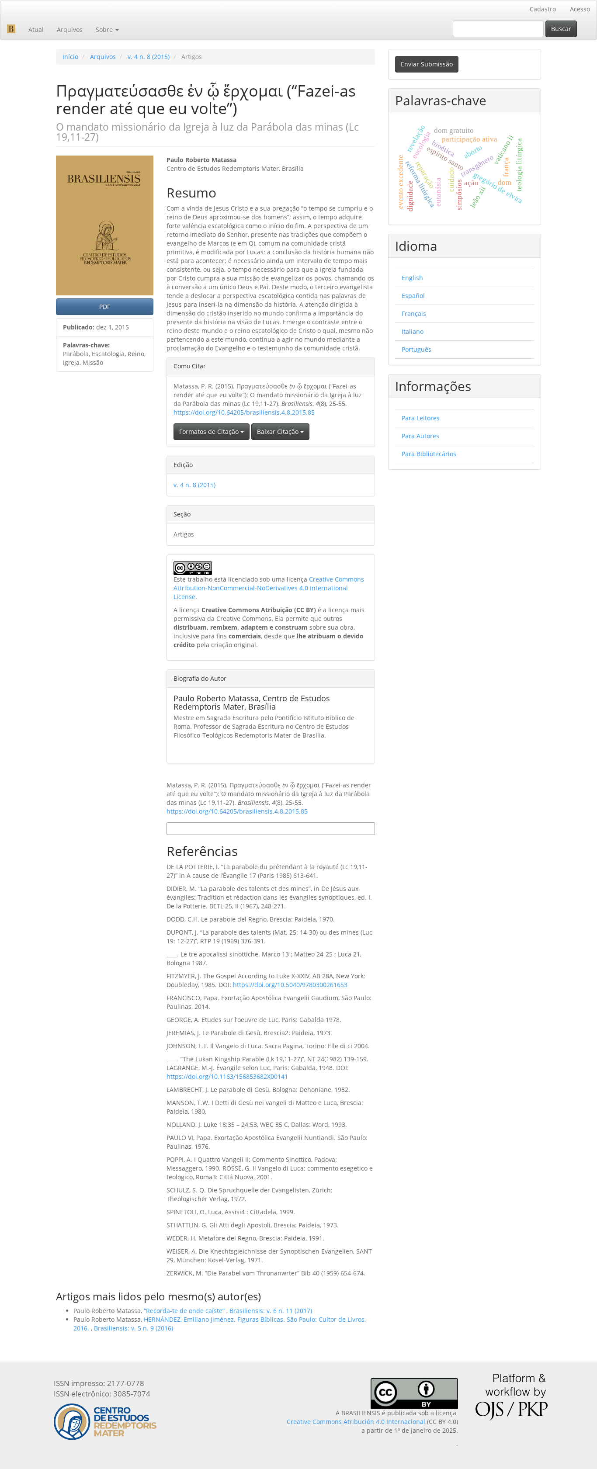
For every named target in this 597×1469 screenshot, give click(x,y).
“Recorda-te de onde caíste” (185, 1310)
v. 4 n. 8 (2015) (149, 56)
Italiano (412, 331)
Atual (36, 29)
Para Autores (420, 436)
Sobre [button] (105, 29)
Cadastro (543, 9)
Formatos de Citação (209, 431)
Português (416, 349)
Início (70, 56)
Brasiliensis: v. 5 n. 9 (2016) (133, 1328)
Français (414, 313)
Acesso (580, 9)
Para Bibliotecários (429, 454)
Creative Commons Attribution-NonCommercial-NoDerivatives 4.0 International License (269, 588)
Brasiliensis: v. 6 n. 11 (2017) (270, 1310)
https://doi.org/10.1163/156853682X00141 (227, 1076)
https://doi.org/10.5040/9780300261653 (290, 984)
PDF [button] (104, 306)
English (412, 278)
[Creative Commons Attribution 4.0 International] (414, 1393)
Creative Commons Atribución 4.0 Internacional (356, 1421)
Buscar (561, 28)
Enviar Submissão (427, 64)
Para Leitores (421, 418)
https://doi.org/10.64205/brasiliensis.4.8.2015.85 (244, 412)
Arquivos (70, 29)
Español (413, 295)
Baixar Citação (278, 431)
